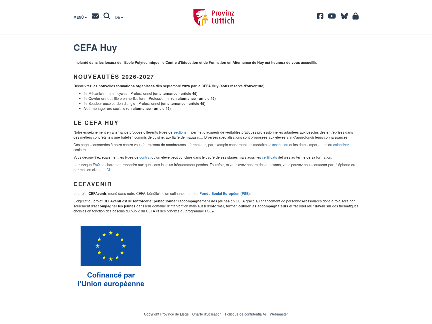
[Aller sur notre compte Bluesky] (344, 17)
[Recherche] (107, 17)
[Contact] (95, 17)
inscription (280, 144)
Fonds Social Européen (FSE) (225, 193)
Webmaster (279, 313)
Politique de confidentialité (245, 313)
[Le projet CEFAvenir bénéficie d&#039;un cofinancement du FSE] (111, 256)
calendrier (341, 144)
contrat (145, 157)
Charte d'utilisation (207, 313)
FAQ (96, 164)
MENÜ (79, 17)
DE (118, 17)
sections (180, 132)
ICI (108, 169)
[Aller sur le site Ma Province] (355, 17)
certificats (269, 157)
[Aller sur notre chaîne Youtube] (332, 17)
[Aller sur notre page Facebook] (320, 17)
